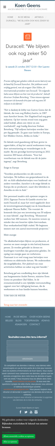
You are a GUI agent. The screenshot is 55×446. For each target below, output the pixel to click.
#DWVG (45, 320)
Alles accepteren (10, 441)
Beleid (9, 320)
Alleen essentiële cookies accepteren (19, 436)
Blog (18, 320)
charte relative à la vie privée (24, 381)
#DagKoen (21, 324)
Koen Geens (27, 6)
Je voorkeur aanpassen (11, 432)
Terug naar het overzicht (15, 305)
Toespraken (31, 320)
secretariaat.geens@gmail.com (16, 389)
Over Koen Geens (39, 316)
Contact (34, 324)
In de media (20, 316)
